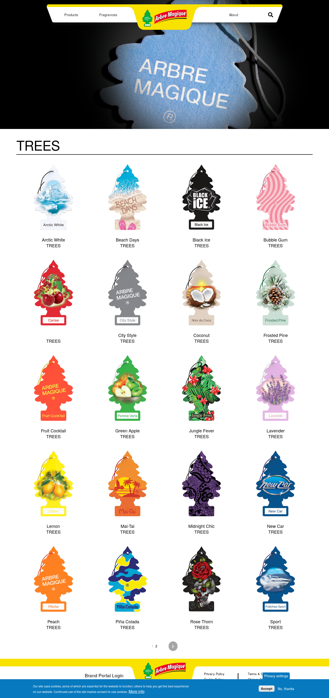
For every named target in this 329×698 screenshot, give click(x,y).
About (233, 14)
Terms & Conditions (262, 673)
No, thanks (286, 688)
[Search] (270, 15)
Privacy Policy (214, 673)
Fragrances (108, 14)
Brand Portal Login (104, 675)
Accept (266, 689)
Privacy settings (276, 675)
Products (71, 14)
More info (137, 691)
